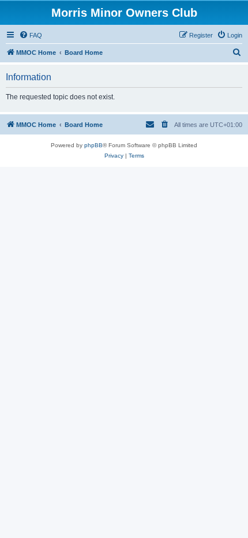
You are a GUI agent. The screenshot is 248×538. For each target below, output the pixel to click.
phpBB (93, 145)
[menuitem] (30, 35)
